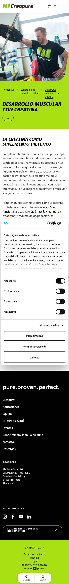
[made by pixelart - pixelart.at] (34, 568)
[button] (56, 6)
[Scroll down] (8, 118)
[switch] (60, 291)
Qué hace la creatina (43, 211)
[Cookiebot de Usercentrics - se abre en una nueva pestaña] (50, 223)
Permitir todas (34, 335)
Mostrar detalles (49, 325)
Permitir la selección (34, 346)
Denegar (35, 357)
